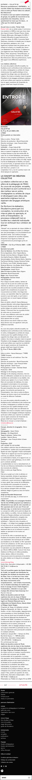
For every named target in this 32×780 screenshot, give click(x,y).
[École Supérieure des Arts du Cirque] (4, 778)
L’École (3, 690)
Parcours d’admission (7, 702)
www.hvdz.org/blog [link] (7, 562)
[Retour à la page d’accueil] (26, 2)
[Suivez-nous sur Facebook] (1, 766)
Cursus (3, 706)
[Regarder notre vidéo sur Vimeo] (5, 766)
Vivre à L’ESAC (5, 718)
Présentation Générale (7, 692)
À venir (3, 732)
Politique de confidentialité (8, 760)
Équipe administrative (7, 746)
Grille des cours (5, 710)
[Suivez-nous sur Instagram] (3, 766)
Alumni (3, 748)
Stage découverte (6, 724)
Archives (3, 738)
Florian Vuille (5, 29)
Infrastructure (5, 696)
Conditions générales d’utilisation (9, 757)
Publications (4, 736)
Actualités (4, 734)
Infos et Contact (6, 754)
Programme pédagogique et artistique (13, 708)
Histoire (3, 694)
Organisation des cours (8, 712)
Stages (3, 714)
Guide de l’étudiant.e (7, 726)
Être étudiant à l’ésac (7, 720)
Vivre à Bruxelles (6, 722)
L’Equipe (3, 742)
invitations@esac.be (7, 423)
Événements (5, 730)
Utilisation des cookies (7, 762)
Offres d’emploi (5, 750)
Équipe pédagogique (7, 744)
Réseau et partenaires (7, 698)
